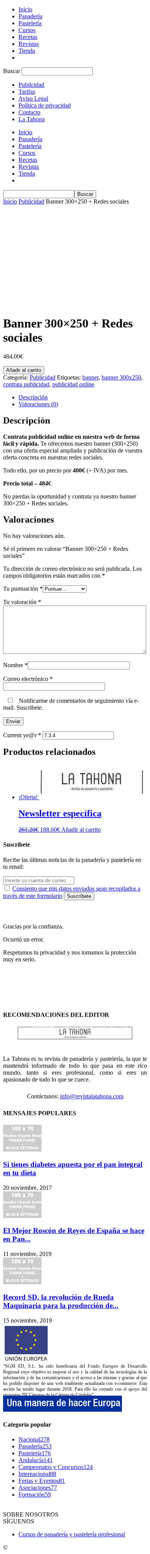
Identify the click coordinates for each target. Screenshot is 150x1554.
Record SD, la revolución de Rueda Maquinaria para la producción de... (60, 1301)
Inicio (25, 9)
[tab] (82, 397)
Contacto (29, 112)
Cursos (26, 30)
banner (90, 377)
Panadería (30, 16)
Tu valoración (22, 602)
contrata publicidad (26, 384)
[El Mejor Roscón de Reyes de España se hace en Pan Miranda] (22, 1216)
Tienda (26, 50)
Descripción (33, 397)
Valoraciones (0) (38, 404)
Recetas (27, 37)
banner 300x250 (121, 377)
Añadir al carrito (23, 370)
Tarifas (26, 91)
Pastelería (30, 23)
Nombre (15, 665)
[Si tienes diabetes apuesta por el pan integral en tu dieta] (22, 1149)
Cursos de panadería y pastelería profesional (71, 1534)
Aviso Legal (33, 98)
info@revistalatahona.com (91, 1096)
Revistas (28, 44)
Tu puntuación (23, 588)
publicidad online (73, 384)
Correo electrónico (28, 679)
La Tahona (31, 119)
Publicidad (31, 84)
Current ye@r (22, 735)
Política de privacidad (44, 105)
